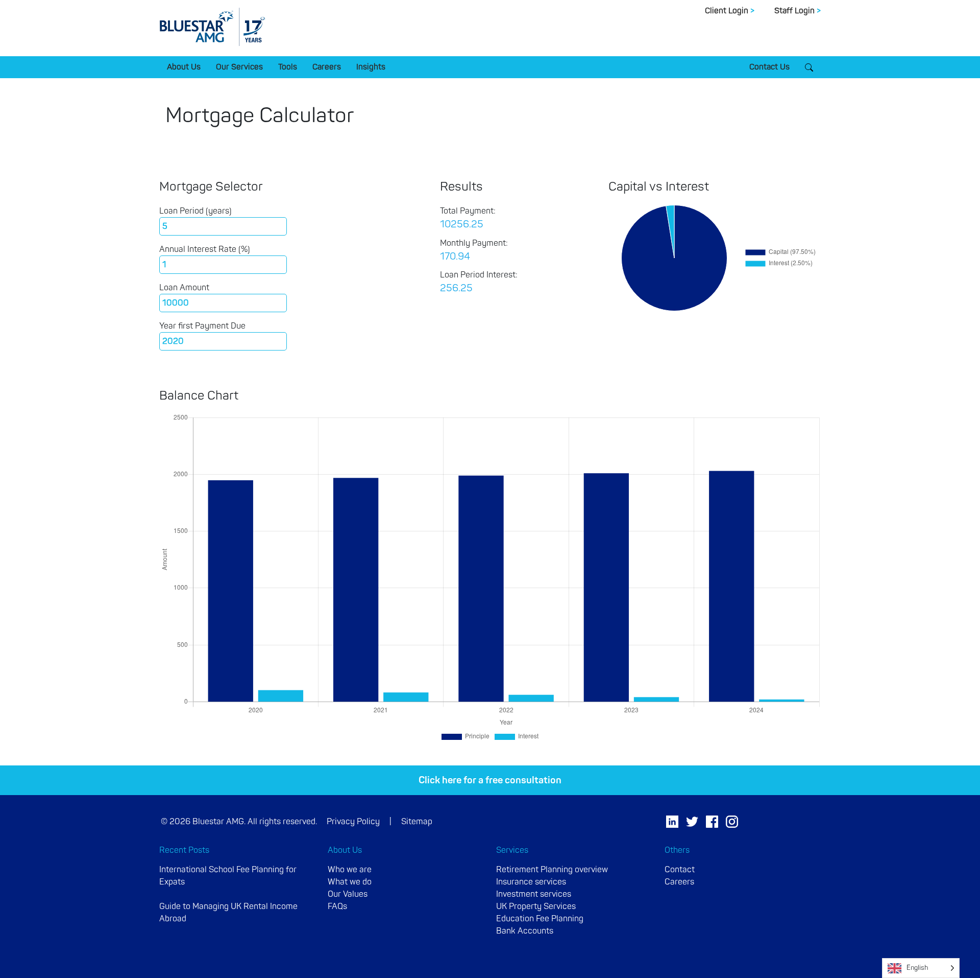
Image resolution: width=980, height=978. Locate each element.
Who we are (350, 870)
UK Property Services (536, 906)
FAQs (337, 906)
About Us (184, 67)
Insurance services (531, 882)
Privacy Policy (353, 822)
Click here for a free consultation (490, 780)
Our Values (348, 894)
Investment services (533, 894)
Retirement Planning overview (552, 870)
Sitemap (416, 822)
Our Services (239, 67)
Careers (326, 67)
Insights (370, 67)
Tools (287, 67)
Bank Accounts (524, 931)
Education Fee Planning (539, 919)
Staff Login (797, 11)
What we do (350, 882)
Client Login (729, 11)
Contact (680, 870)
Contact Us (769, 67)
